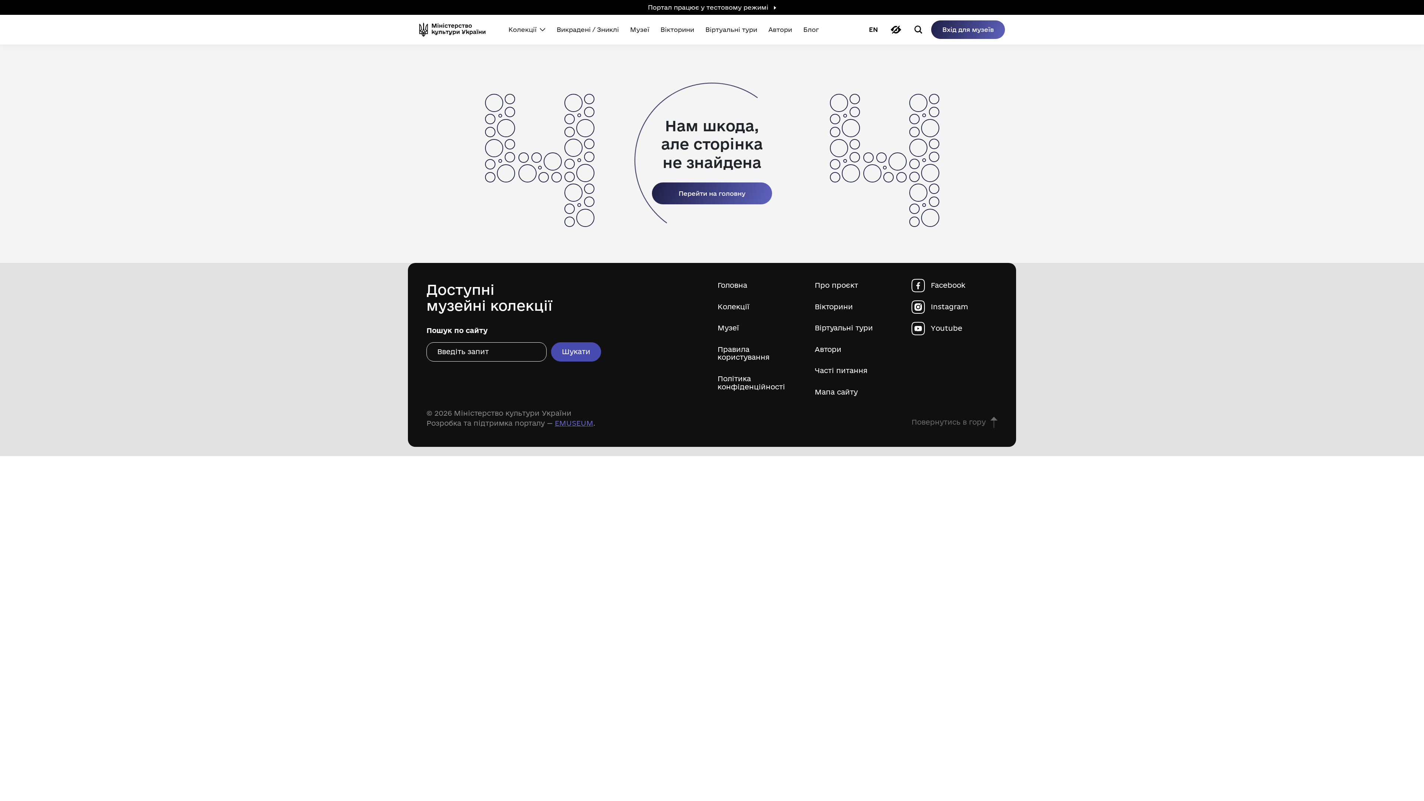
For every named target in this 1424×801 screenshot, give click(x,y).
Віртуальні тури (844, 328)
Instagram (949, 307)
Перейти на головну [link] (712, 193)
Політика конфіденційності (751, 383)
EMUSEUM (574, 423)
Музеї (728, 328)
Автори (828, 349)
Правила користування (743, 354)
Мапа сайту (836, 392)
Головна (732, 285)
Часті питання (841, 371)
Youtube (946, 328)
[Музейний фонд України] (455, 30)
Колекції (733, 307)
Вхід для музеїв (968, 29)
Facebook (948, 285)
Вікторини (834, 307)
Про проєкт (836, 285)
